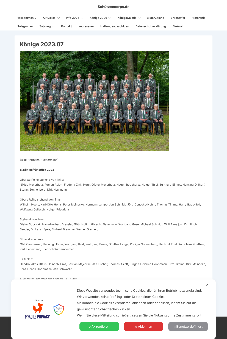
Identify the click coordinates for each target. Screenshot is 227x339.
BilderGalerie (155, 18)
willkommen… (27, 18)
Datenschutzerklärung (150, 26)
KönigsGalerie (127, 18)
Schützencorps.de (113, 7)
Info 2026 (72, 18)
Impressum (86, 26)
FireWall (178, 26)
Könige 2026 (98, 18)
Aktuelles (49, 18)
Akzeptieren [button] (101, 326)
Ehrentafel (178, 18)
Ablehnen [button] (145, 326)
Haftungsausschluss (114, 26)
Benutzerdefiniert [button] (189, 326)
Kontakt (66, 26)
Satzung (45, 26)
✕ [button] (207, 285)
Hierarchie (198, 18)
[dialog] (113, 309)
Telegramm (25, 26)
